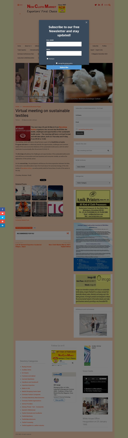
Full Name (50, 40)
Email (48, 49)
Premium (51, 59)
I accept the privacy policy (65, 63)
